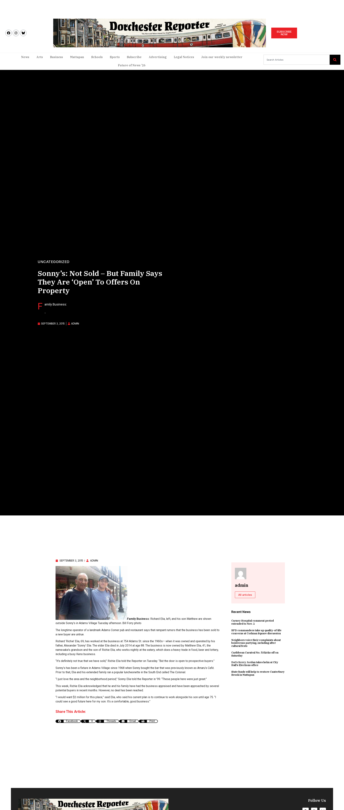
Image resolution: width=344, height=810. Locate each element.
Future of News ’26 (131, 65)
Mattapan (77, 57)
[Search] (335, 60)
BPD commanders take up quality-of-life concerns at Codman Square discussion (256, 632)
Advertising (158, 57)
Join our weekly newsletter (221, 57)
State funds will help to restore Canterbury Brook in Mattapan (258, 673)
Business (56, 57)
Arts (39, 57)
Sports (115, 57)
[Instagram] (16, 33)
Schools (97, 57)
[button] (68, 721)
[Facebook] (8, 33)
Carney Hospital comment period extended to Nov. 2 (252, 622)
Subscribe (134, 57)
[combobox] (297, 60)
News (25, 57)
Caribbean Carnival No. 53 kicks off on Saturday (254, 654)
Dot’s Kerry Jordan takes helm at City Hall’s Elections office (254, 664)
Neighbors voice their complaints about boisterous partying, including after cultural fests (256, 643)
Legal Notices (184, 57)
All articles (245, 594)
